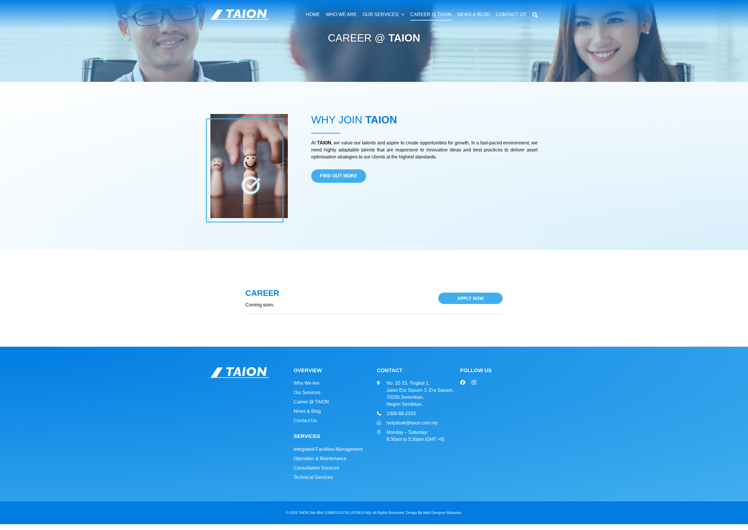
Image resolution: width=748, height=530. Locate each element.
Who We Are (341, 14)
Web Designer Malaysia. (442, 513)
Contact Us (511, 14)
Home (313, 14)
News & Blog (473, 14)
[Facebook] (462, 382)
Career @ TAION (430, 14)
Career (262, 293)
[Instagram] (474, 382)
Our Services (381, 14)
